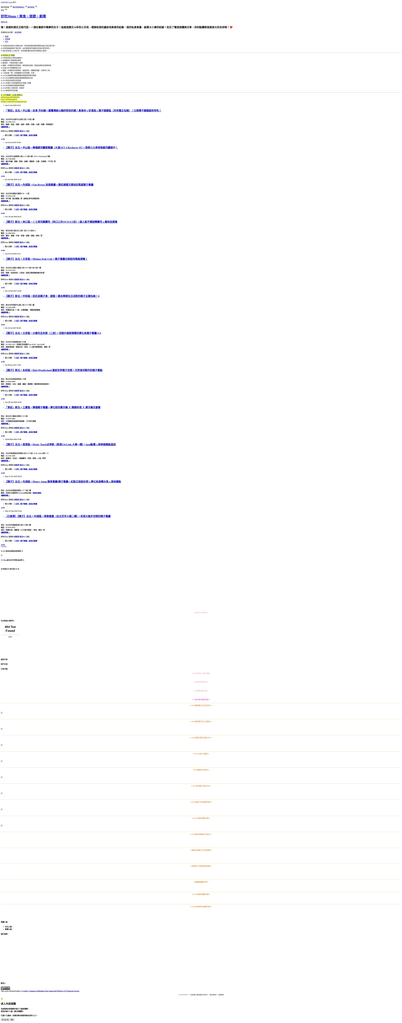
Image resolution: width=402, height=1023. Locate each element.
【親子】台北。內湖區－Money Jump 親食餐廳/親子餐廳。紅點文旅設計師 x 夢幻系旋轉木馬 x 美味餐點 (63, 481)
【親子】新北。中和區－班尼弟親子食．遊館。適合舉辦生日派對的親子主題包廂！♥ (52, 296)
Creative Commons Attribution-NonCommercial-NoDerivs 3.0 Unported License (50, 991)
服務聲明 (221, 994)
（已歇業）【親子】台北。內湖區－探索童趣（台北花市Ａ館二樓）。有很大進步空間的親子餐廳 (58, 516)
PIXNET (185, 994)
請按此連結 (37, 493)
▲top (3, 139)
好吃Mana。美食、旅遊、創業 (23, 16)
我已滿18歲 (5, 1019)
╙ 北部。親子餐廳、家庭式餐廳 (25, 135)
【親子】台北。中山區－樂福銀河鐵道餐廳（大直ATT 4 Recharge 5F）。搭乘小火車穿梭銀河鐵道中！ (61, 147)
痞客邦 (16, 131)
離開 (12, 1019)
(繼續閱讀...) (5, 127)
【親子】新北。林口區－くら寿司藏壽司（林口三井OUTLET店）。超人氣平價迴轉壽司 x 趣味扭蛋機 (61, 221)
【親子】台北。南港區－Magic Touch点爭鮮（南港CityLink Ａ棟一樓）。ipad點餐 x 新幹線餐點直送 (60, 444)
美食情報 (18, 32)
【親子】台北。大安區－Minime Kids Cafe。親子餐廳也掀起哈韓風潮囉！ (46, 259)
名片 (6, 41)
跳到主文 (4, 22)
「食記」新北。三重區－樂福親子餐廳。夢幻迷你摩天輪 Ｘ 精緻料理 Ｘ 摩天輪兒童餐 (52, 407)
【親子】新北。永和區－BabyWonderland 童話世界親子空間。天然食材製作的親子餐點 (53, 370)
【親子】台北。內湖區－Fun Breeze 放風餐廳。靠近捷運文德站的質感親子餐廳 (49, 184)
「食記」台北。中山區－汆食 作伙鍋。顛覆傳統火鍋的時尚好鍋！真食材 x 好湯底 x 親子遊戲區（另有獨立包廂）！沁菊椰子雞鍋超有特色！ (83, 110)
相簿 (6, 36)
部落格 (7, 39)
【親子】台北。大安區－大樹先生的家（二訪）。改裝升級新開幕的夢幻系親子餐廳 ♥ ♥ (53, 333)
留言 (21, 131)
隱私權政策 (213, 994)
